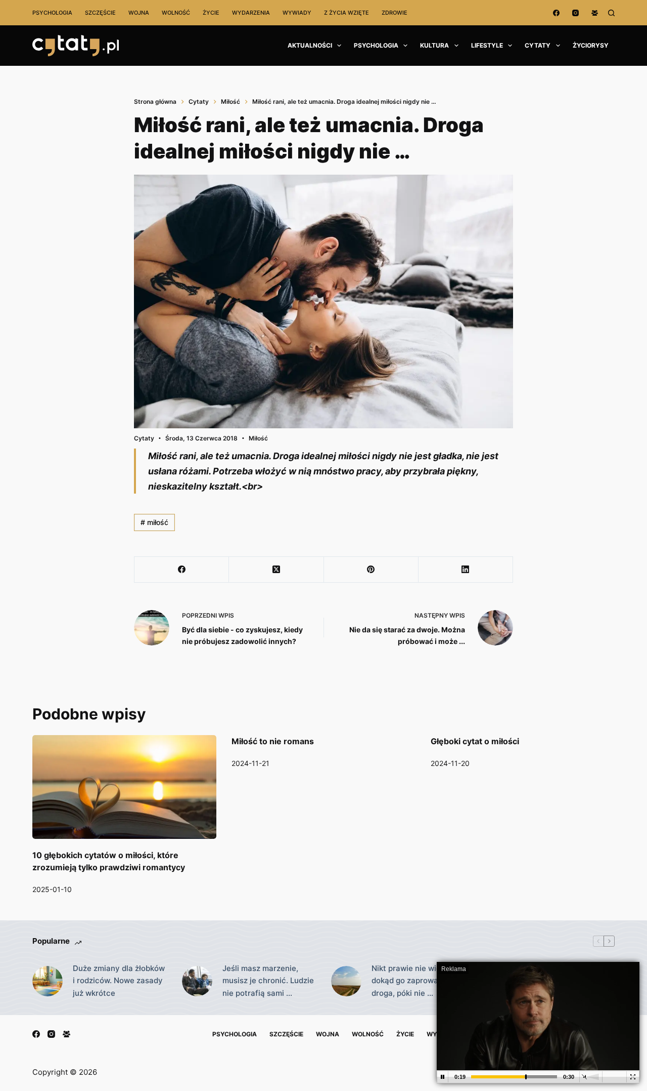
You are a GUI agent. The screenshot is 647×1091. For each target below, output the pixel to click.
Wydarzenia (251, 12)
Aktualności (310, 45)
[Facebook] (556, 13)
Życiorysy (591, 45)
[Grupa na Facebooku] (594, 13)
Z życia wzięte (346, 12)
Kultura (434, 45)
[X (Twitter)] (276, 570)
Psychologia (52, 12)
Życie (211, 12)
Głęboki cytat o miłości (475, 741)
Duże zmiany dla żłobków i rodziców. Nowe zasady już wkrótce (119, 980)
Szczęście (100, 12)
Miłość (258, 438)
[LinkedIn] (466, 570)
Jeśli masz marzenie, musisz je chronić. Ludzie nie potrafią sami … (268, 980)
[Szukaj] (611, 13)
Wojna (138, 12)
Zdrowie (394, 12)
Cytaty (537, 45)
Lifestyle (487, 45)
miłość (154, 522)
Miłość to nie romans (273, 741)
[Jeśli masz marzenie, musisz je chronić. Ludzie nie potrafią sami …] (197, 981)
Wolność (176, 12)
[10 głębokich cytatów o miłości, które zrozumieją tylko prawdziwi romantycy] (124, 787)
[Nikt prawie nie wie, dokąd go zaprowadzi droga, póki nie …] (346, 981)
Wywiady (297, 12)
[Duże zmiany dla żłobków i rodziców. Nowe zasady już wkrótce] (47, 981)
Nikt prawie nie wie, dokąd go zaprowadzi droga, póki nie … (410, 980)
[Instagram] (575, 13)
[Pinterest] (371, 570)
